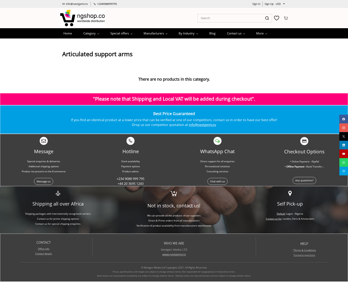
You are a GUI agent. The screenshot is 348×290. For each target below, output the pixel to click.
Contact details (43, 253)
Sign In (256, 4)
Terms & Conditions (305, 250)
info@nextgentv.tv (202, 125)
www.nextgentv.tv (174, 254)
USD (278, 4)
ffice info (44, 249)
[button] (43, 181)
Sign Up (269, 4)
